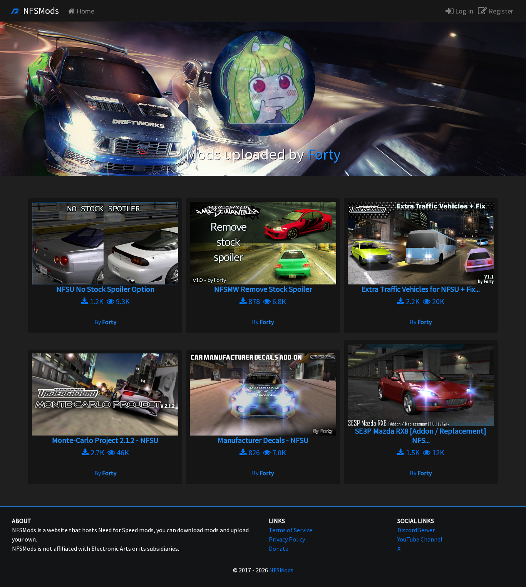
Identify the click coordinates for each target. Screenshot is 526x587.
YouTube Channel (419, 539)
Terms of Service (290, 530)
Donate (278, 548)
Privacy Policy (287, 539)
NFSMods (40, 11)
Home (85, 11)
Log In (463, 11)
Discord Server (416, 530)
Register (500, 11)
